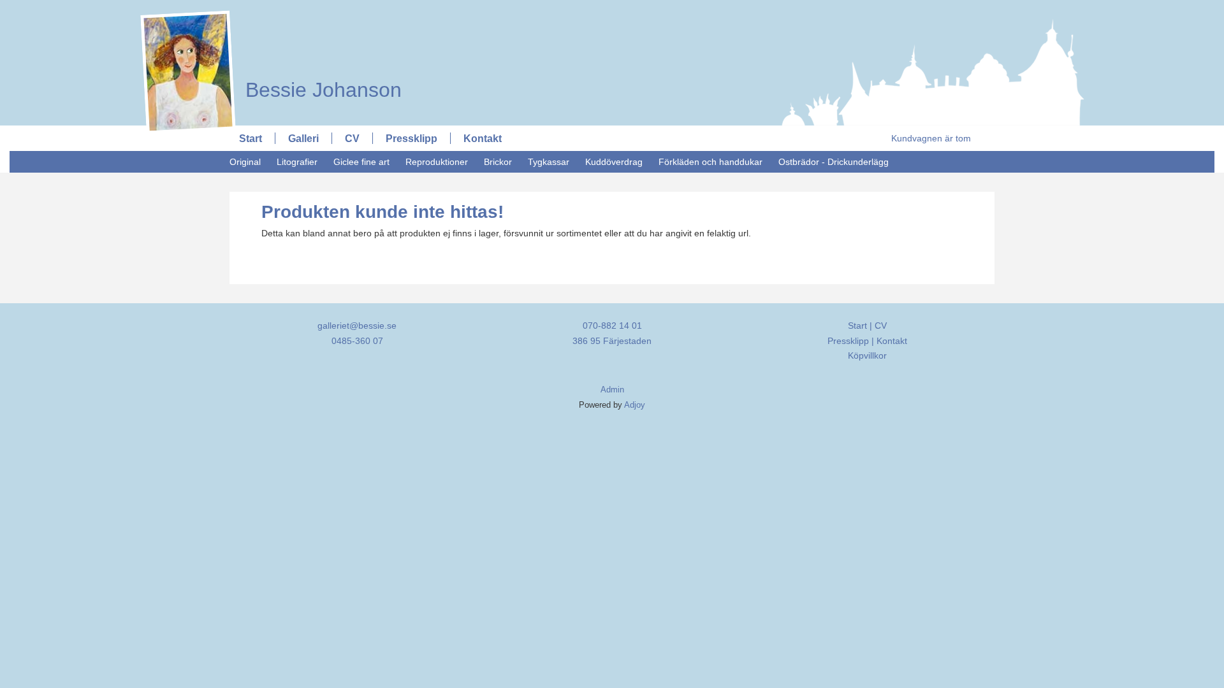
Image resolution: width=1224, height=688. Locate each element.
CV (352, 138)
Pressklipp (411, 138)
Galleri (303, 138)
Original (245, 162)
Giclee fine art (361, 162)
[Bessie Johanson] (317, 11)
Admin (612, 389)
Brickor (498, 162)
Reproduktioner (436, 162)
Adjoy (634, 405)
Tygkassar (548, 162)
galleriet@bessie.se (357, 325)
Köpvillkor (867, 355)
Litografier (297, 162)
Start (250, 138)
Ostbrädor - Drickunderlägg (833, 162)
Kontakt (482, 138)
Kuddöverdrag (614, 162)
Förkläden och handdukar (710, 162)
